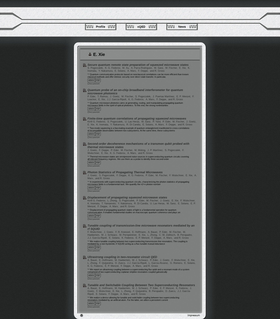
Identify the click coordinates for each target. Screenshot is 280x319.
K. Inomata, (103, 124)
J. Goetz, (115, 96)
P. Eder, (92, 96)
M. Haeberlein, (123, 260)
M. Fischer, (171, 68)
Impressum (194, 315)
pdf (98, 80)
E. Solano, (121, 70)
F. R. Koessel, (123, 232)
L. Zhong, (112, 200)
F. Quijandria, (106, 263)
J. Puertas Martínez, (164, 96)
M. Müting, (140, 150)
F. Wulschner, (177, 175)
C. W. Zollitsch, (168, 235)
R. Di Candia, (134, 124)
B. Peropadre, (184, 235)
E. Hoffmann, (139, 232)
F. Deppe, (143, 70)
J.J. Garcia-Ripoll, (117, 99)
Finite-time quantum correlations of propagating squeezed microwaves (137, 118)
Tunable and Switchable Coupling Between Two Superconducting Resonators (141, 285)
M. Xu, (126, 68)
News (182, 26)
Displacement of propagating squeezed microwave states (127, 197)
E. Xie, (183, 68)
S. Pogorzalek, (96, 68)
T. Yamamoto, (109, 203)
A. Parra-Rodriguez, (142, 68)
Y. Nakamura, (106, 70)
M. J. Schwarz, (110, 235)
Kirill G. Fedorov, (97, 121)
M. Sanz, (159, 68)
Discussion (94, 84)
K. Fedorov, (128, 237)
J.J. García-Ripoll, (98, 237)
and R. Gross (157, 70)
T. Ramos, (103, 96)
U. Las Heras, (133, 121)
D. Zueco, (120, 263)
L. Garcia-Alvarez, (159, 263)
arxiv (91, 80)
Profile (100, 26)
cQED (141, 26)
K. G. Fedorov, (113, 68)
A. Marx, (132, 70)
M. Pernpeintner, (128, 235)
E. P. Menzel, (184, 96)
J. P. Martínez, (155, 150)
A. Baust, (153, 232)
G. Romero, (176, 263)
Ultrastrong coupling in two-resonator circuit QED (122, 257)
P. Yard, (157, 121)
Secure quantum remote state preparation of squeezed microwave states (138, 64)
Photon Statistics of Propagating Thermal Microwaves (125, 172)
